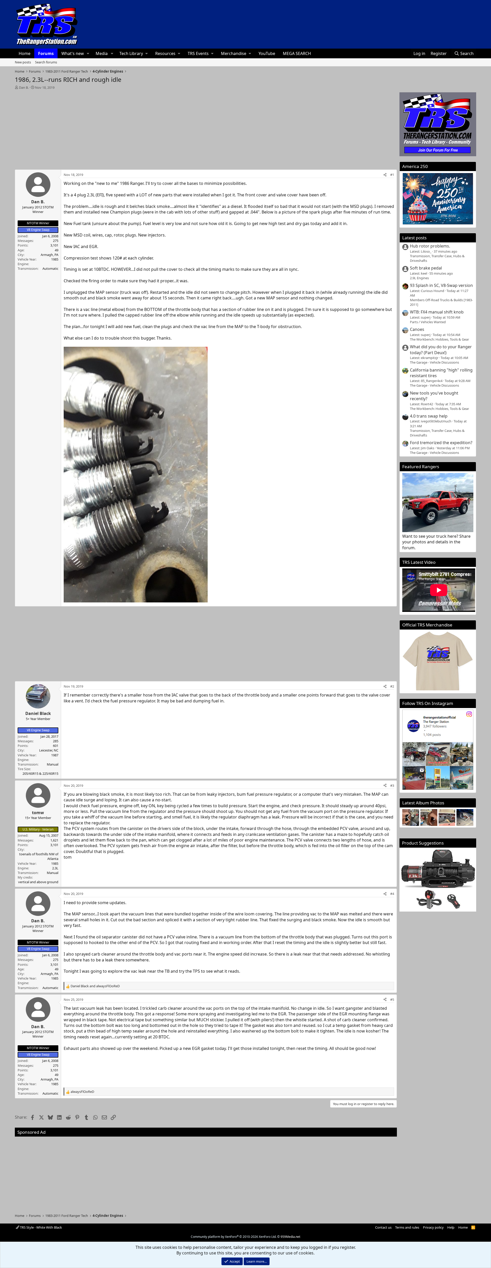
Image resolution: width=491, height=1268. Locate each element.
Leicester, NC (48, 750)
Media (102, 53)
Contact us (383, 1227)
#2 (392, 686)
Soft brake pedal (426, 268)
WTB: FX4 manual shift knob (437, 312)
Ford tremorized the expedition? (441, 442)
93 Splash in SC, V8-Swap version (441, 285)
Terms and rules (407, 1227)
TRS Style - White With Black (40, 1227)
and (95, 986)
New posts (23, 62)
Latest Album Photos (423, 803)
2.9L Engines (419, 278)
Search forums (46, 62)
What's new (72, 53)
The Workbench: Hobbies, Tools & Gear (439, 339)
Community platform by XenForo (233, 1237)
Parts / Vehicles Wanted (428, 322)
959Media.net (290, 1237)
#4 (392, 893)
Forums (46, 53)
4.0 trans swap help (429, 416)
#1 (392, 174)
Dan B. (24, 87)
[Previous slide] (409, 817)
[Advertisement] (205, 128)
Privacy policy (433, 1227)
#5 (392, 999)
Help (450, 1227)
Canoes (417, 329)
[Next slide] (467, 817)
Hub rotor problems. (430, 246)
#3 (392, 785)
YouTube (267, 53)
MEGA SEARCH (297, 53)
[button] (88, 53)
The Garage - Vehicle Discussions (434, 362)
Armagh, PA (49, 254)
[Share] (385, 175)
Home (24, 53)
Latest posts (414, 238)
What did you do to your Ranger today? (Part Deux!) (441, 349)
